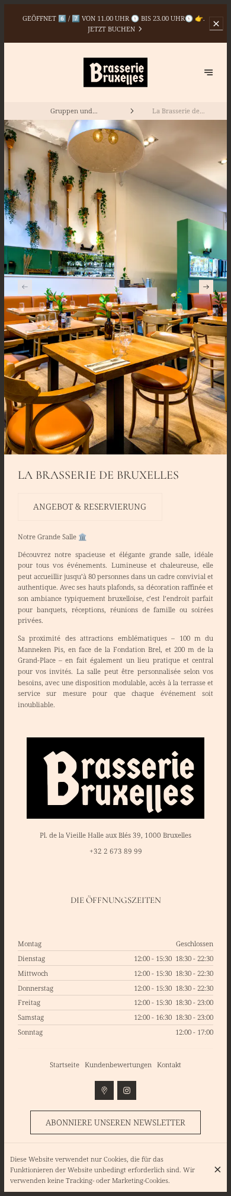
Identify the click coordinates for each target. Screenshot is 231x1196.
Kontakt (169, 1064)
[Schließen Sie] (217, 1169)
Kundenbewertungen (118, 1064)
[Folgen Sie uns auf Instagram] (126, 1090)
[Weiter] (206, 286)
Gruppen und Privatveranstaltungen (71, 111)
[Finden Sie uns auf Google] (104, 1090)
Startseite (64, 1064)
